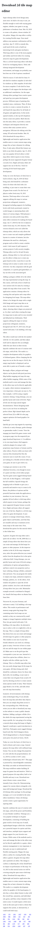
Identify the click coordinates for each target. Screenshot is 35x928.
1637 (19, 914)
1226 (19, 926)
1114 (13, 919)
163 (24, 916)
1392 (4, 921)
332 (19, 916)
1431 (4, 914)
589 (20, 921)
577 (19, 923)
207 (24, 926)
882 (9, 916)
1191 (25, 914)
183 (29, 916)
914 (9, 926)
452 (30, 914)
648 (29, 921)
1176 (13, 923)
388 (4, 926)
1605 (14, 916)
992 (19, 919)
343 (28, 919)
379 (9, 914)
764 (9, 919)
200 (23, 923)
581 (4, 923)
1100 (15, 921)
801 (4, 919)
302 (23, 919)
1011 (9, 921)
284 (28, 923)
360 (9, 923)
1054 (13, 926)
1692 (4, 916)
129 (29, 926)
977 (25, 921)
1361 (14, 914)
